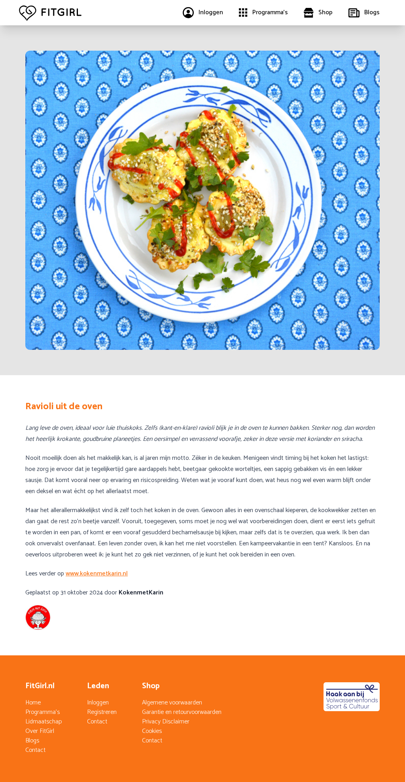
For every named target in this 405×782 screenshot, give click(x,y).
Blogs (32, 740)
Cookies (152, 731)
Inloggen (98, 702)
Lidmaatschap (43, 721)
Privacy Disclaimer (165, 721)
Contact (35, 750)
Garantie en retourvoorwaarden (181, 712)
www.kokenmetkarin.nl (97, 573)
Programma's (42, 712)
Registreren (102, 712)
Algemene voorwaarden (172, 702)
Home (33, 702)
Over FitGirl (39, 731)
